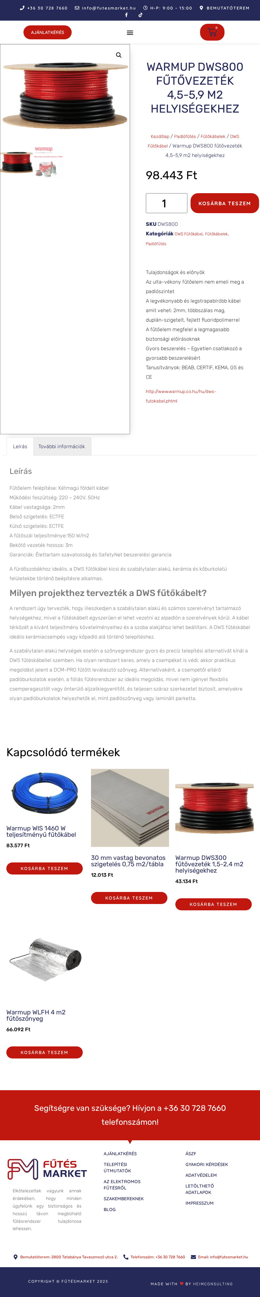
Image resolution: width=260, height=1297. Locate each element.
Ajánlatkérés (120, 1153)
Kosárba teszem (224, 203)
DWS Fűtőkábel (189, 234)
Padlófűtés (185, 136)
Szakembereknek (124, 1199)
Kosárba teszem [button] (44, 868)
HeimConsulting (213, 1284)
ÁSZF (190, 1153)
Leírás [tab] (20, 446)
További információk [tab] (61, 446)
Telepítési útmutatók (117, 1168)
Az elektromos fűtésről (122, 1185)
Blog (110, 1209)
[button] (130, 32)
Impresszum (199, 1203)
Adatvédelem (201, 1175)
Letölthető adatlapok (199, 1189)
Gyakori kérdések (206, 1164)
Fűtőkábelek (213, 136)
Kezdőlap (160, 136)
